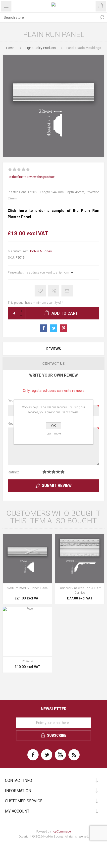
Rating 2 (49, 472)
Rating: (13, 472)
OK (53, 426)
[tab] (53, 349)
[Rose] (27, 631)
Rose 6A (27, 661)
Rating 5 (62, 472)
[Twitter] (46, 754)
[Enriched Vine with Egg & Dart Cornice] (79, 558)
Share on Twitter (53, 328)
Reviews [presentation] (53, 349)
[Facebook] (33, 754)
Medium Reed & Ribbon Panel (27, 588)
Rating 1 (44, 472)
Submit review (57, 485)
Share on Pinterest (63, 328)
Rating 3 (53, 472)
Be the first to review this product (31, 177)
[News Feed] (74, 754)
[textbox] (48, 17)
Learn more (54, 433)
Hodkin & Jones (40, 251)
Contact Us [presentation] (53, 364)
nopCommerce (61, 831)
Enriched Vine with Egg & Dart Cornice (79, 590)
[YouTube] (60, 754)
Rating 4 (58, 472)
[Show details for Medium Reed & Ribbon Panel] (27, 558)
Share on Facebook (43, 328)
